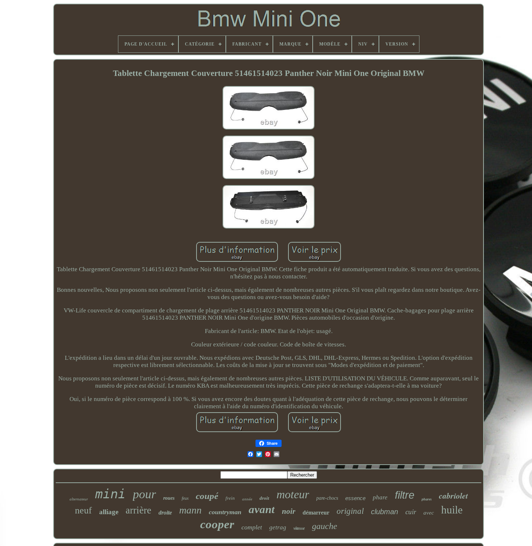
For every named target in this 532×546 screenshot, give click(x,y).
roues (168, 498)
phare (380, 497)
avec (428, 513)
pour (144, 494)
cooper (217, 524)
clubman (384, 512)
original (350, 511)
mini (110, 494)
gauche (324, 526)
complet (251, 527)
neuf (83, 510)
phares (427, 499)
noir (288, 511)
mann (190, 510)
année (247, 499)
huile (452, 510)
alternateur (78, 499)
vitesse (299, 528)
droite (165, 512)
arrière (138, 510)
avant (262, 509)
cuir (410, 512)
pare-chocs (327, 498)
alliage (108, 512)
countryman (225, 512)
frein (230, 498)
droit (264, 498)
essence (355, 498)
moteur (292, 494)
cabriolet (453, 495)
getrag (277, 527)
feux (185, 498)
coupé (207, 496)
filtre (404, 495)
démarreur (316, 512)
